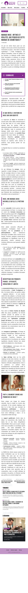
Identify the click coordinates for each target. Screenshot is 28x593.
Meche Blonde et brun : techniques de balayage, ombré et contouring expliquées (13, 503)
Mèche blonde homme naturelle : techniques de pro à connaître (12, 533)
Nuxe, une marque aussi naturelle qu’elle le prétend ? (12, 84)
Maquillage (6, 500)
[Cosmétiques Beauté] (10, 3)
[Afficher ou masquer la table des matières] (18, 75)
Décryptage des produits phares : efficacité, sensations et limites (12, 88)
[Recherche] (20, 3)
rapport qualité (5, 179)
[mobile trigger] (2, 3)
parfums (17, 137)
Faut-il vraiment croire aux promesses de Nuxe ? (13, 93)
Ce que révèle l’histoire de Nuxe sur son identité (14, 80)
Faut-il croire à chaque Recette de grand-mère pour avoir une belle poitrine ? (14, 492)
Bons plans (4, 31)
